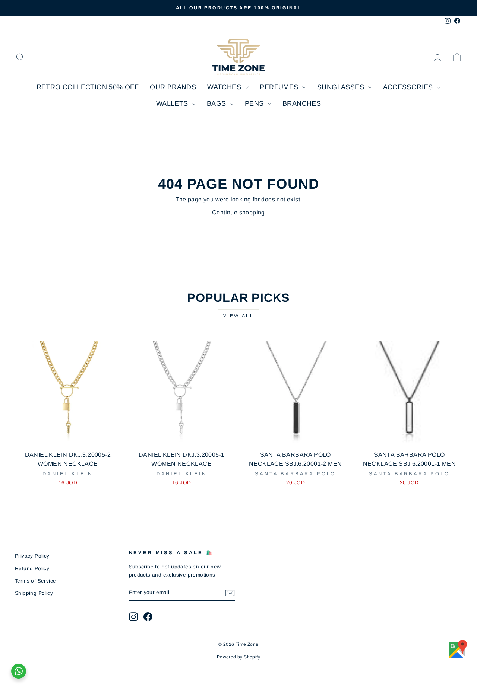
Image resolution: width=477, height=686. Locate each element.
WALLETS (173, 103)
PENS (255, 103)
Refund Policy (32, 568)
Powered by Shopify (238, 657)
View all (238, 315)
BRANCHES (301, 103)
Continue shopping (238, 212)
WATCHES (225, 87)
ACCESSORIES (409, 87)
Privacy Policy (32, 556)
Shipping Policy (34, 593)
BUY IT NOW (67, 437)
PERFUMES (280, 87)
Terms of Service (35, 581)
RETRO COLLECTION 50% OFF (88, 87)
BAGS (217, 103)
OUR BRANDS (173, 87)
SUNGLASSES (341, 87)
